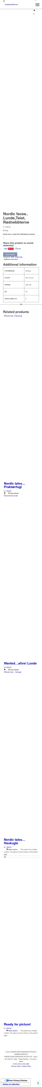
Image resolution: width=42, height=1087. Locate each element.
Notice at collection (11, 1084)
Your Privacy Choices (18, 1080)
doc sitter (26, 1064)
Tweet (6, 249)
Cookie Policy (26, 1066)
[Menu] (35, 4)
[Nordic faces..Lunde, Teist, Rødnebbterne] (21, 10)
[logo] (17, 4)
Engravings (19, 257)
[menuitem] (35, 4)
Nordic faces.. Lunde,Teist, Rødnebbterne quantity (19, 234)
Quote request (10, 254)
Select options (13, 849)
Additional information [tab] (11, 259)
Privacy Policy (16, 1066)
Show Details (14, 493)
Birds (12, 257)
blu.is (20, 1064)
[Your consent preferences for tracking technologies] (38, 1083)
